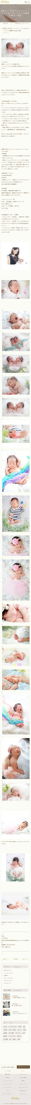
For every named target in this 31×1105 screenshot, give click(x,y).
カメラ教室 (5, 1039)
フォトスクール (7, 983)
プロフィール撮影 (12, 1029)
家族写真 (5, 1036)
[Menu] (28, 2)
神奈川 (24, 1029)
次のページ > (25, 959)
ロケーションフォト (8, 978)
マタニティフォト (8, 980)
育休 (10, 1039)
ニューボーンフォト (8, 973)
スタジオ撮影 (11, 1033)
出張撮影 (5, 1033)
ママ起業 (5, 1029)
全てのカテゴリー (8, 970)
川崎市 (18, 1039)
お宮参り (6, 975)
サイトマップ (23, 1094)
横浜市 (14, 1039)
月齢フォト (19, 1036)
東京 (24, 1026)
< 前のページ (5, 959)
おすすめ (5, 1026)
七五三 (23, 1033)
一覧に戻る (15, 959)
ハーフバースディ (12, 1036)
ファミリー (19, 1029)
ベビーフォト (18, 1033)
